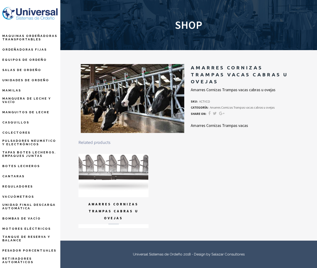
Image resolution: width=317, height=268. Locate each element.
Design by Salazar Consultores (219, 254)
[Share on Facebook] (209, 113)
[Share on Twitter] (215, 113)
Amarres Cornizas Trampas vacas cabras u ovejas (242, 107)
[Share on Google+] (221, 113)
